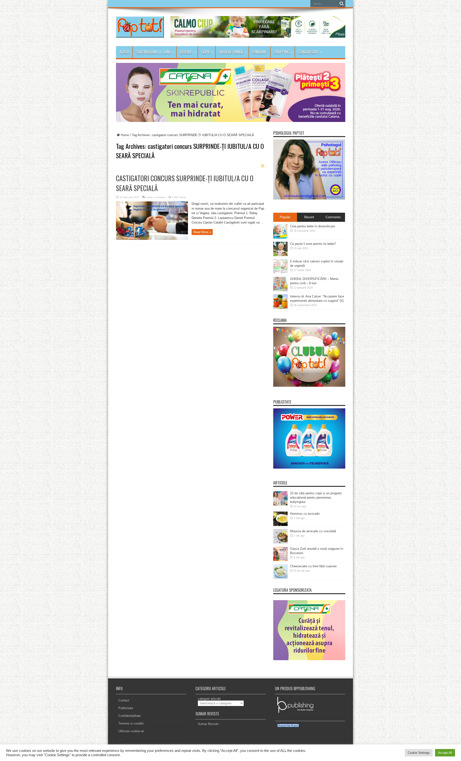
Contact (123, 700)
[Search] (341, 3)
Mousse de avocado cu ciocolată (313, 531)
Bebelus (186, 52)
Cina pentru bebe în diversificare (312, 226)
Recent (309, 217)
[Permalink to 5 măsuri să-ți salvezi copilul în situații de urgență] (280, 272)
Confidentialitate (129, 716)
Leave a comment (156, 197)
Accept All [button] (445, 753)
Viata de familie (231, 52)
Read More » (202, 232)
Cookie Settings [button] (419, 753)
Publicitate (125, 708)
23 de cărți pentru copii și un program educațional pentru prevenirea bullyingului (316, 497)
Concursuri (308, 52)
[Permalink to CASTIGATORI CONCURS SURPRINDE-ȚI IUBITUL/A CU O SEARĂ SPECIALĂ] (152, 239)
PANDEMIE (259, 52)
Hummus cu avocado (305, 513)
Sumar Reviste (208, 724)
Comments (333, 217)
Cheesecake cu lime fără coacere (313, 566)
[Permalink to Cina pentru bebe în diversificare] (280, 237)
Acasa (124, 52)
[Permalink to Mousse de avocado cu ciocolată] (280, 542)
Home (125, 135)
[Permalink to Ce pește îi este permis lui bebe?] (280, 255)
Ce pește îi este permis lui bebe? (313, 244)
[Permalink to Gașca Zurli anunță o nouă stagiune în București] (280, 560)
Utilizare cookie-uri (131, 731)
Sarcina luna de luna (153, 52)
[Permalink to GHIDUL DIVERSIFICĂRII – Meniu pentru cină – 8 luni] (280, 290)
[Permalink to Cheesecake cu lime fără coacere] (280, 577)
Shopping (281, 52)
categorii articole (209, 699)
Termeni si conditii (131, 723)
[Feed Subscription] (263, 166)
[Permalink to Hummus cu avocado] (280, 525)
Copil (205, 52)
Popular (285, 217)
